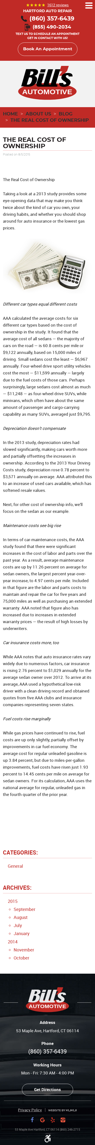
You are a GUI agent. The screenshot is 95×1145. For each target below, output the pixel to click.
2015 (13, 901)
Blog (66, 114)
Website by (62, 1110)
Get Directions (47, 1089)
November (24, 950)
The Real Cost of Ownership (49, 120)
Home (10, 114)
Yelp (52, 1120)
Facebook (32, 1120)
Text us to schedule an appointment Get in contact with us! (47, 33)
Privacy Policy (30, 1110)
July (18, 925)
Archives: (17, 887)
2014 (13, 942)
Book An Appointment (47, 49)
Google (42, 1120)
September (24, 909)
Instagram (63, 1120)
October (21, 958)
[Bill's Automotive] (47, 83)
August (21, 917)
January (21, 933)
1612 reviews (58, 4)
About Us (38, 114)
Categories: (20, 852)
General (15, 866)
